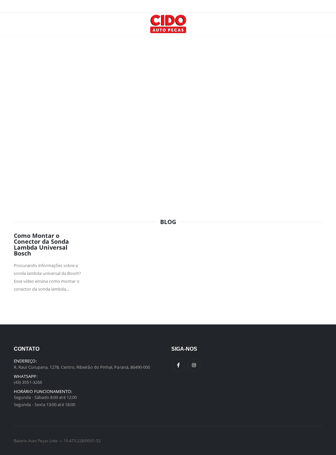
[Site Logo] (168, 24)
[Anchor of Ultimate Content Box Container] (168, 101)
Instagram (193, 365)
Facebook (178, 365)
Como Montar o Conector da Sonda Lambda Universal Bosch (41, 244)
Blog (168, 222)
